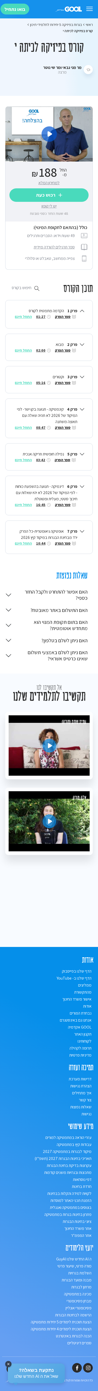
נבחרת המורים (80, 1013)
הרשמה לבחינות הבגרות (73, 1315)
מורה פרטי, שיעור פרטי (74, 1266)
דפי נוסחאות (82, 1179)
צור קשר (85, 1100)
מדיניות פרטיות (80, 1055)
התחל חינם (23, 316)
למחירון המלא (49, 183)
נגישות (86, 1114)
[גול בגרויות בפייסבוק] (77, 1368)
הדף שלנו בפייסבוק (76, 971)
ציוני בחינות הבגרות (77, 1221)
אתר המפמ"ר (81, 1235)
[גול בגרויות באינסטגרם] (88, 1368)
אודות (87, 1006)
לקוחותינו (84, 1041)
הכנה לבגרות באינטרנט (73, 1336)
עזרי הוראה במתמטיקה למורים (68, 1137)
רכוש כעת (45, 195)
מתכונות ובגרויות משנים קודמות (67, 1172)
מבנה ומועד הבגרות (76, 1280)
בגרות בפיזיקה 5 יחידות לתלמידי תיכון (56, 24)
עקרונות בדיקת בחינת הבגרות (69, 1165)
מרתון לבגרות (81, 1287)
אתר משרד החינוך (77, 1228)
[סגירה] (8, 1364)
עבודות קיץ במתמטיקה (74, 1144)
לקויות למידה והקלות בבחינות (69, 1193)
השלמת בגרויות (79, 1273)
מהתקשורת (82, 992)
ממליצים (84, 985)
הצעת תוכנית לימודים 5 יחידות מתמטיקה (61, 1322)
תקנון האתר (82, 1034)
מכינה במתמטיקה (77, 1294)
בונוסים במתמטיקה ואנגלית (70, 1207)
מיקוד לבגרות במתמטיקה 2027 (67, 1151)
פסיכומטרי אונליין (78, 1308)
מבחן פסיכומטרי (79, 1301)
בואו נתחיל (14, 9)
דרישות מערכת (80, 1079)
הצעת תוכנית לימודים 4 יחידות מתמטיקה (61, 1329)
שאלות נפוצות (80, 1107)
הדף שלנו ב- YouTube (74, 978)
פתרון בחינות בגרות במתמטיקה (67, 1214)
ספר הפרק (63, 316)
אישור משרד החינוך (76, 999)
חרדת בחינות (81, 1186)
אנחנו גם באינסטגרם (75, 1020)
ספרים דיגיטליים (79, 1343)
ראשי (89, 24)
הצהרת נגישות (80, 1086)
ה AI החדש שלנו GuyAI (73, 1259)
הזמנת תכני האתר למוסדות (70, 1200)
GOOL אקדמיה (79, 1027)
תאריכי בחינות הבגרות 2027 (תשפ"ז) (62, 1158)
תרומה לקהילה (80, 1048)
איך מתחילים (81, 1093)
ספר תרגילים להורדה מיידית (54, 247)
